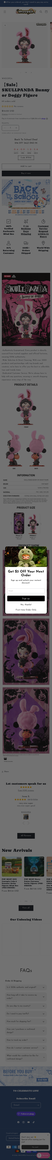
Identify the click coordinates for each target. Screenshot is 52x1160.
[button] (44, 549)
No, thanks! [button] (26, 605)
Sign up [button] (26, 598)
